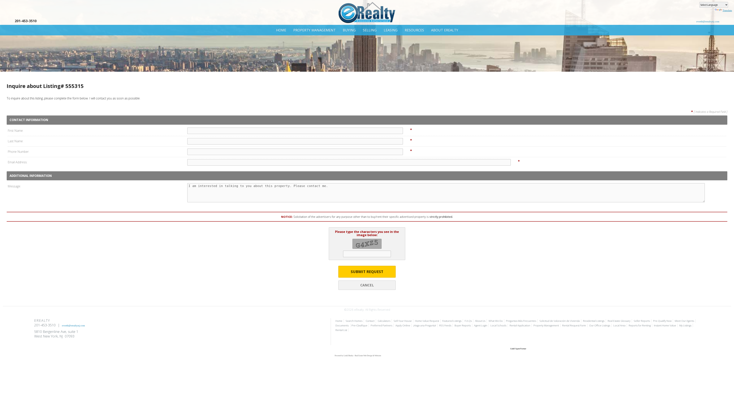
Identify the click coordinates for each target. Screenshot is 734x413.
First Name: (15, 130)
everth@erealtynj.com (707, 21)
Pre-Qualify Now (662, 321)
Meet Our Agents (684, 321)
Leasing (391, 30)
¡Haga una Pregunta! (424, 325)
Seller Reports (642, 321)
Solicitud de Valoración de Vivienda (559, 321)
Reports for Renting (640, 325)
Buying (349, 30)
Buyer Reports (463, 325)
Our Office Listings (599, 325)
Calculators (384, 321)
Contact (370, 321)
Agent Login (480, 325)
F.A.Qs (468, 321)
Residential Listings (593, 321)
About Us (480, 321)
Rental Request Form (574, 325)
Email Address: (17, 162)
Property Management (314, 30)
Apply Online (402, 325)
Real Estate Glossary (619, 321)
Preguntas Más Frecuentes (521, 321)
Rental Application (520, 325)
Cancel (367, 285)
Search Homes (354, 321)
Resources (414, 30)
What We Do (496, 321)
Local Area (619, 325)
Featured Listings (451, 321)
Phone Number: (18, 152)
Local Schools (498, 325)
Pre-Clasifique (359, 325)
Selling (370, 30)
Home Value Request (427, 321)
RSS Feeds (445, 325)
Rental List (341, 330)
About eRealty (444, 30)
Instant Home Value (665, 325)
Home (281, 30)
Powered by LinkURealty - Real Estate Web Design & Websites (358, 356)
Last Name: (15, 141)
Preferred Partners (381, 325)
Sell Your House (403, 321)
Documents (342, 325)
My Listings (685, 325)
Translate (727, 10)
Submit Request (367, 271)
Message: (14, 186)
